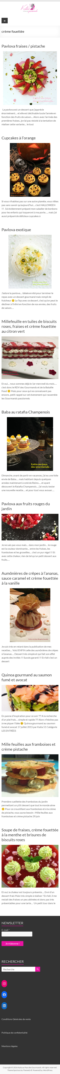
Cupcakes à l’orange (19, 137)
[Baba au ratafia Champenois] (30, 418)
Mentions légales (10, 1046)
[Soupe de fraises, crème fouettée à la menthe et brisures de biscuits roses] (30, 846)
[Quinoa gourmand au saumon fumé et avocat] (30, 686)
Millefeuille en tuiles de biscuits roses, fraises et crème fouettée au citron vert (29, 326)
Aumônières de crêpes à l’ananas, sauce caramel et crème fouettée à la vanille (30, 578)
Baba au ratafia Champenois (26, 411)
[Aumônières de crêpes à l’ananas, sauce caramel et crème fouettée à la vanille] (30, 589)
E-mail (6, 929)
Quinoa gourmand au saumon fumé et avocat (27, 677)
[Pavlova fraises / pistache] (30, 52)
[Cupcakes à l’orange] (30, 144)
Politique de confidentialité (14, 1032)
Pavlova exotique (16, 229)
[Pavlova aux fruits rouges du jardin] (30, 515)
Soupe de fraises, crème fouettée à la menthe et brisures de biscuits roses (30, 834)
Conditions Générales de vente (16, 1019)
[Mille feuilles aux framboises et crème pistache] (30, 755)
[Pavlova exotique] (30, 236)
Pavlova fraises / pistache (23, 46)
